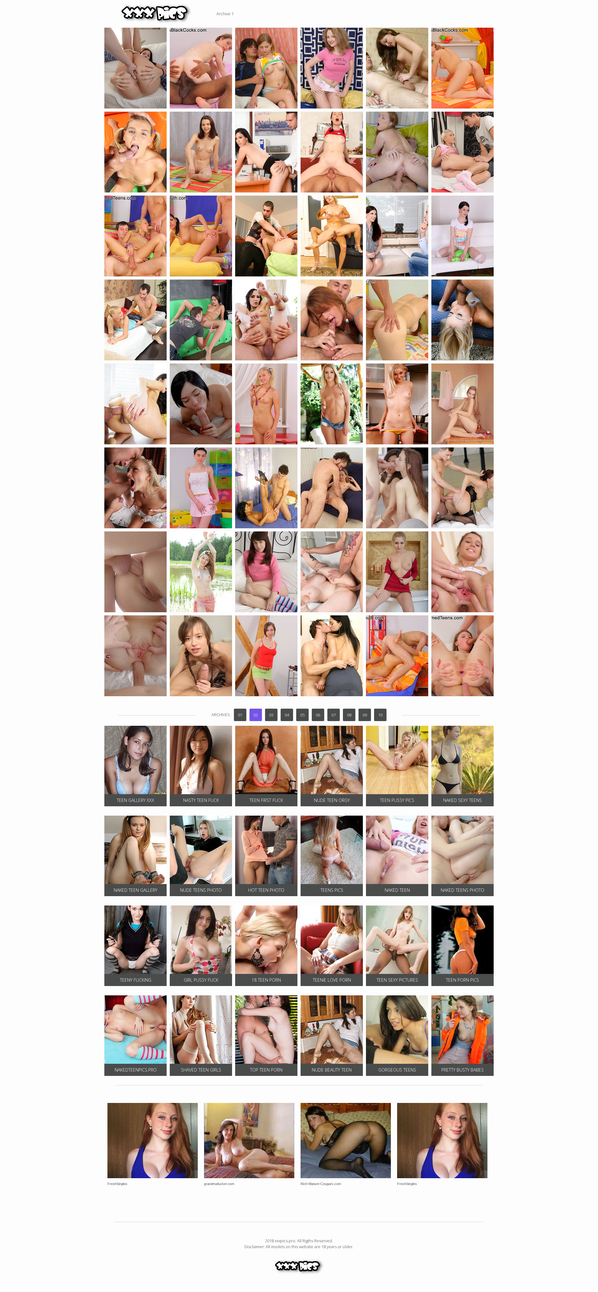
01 (240, 715)
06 (318, 715)
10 (380, 715)
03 (271, 715)
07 (333, 715)
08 (349, 715)
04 (287, 715)
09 (365, 715)
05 (302, 715)
